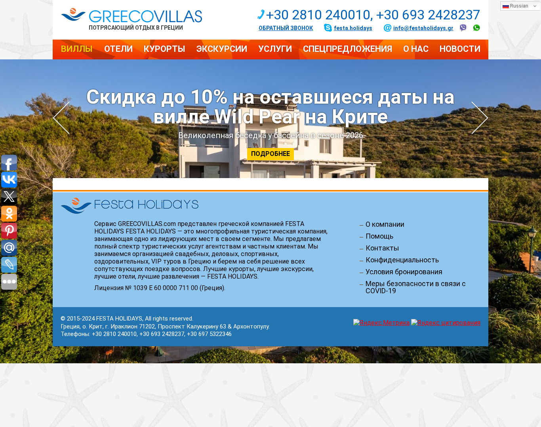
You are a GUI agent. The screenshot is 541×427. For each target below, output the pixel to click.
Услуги (275, 49)
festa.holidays (353, 28)
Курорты (164, 49)
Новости (460, 49)
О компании (385, 224)
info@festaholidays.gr (423, 28)
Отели (118, 49)
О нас (416, 49)
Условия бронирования (404, 271)
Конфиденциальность (402, 260)
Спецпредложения (347, 49)
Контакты (382, 248)
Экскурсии (221, 49)
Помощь (379, 236)
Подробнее (270, 154)
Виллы (77, 49)
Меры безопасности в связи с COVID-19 (416, 287)
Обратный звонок (286, 28)
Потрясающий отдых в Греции (136, 27)
